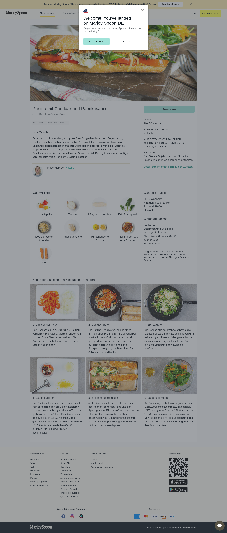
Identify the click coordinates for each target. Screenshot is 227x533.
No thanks (124, 41)
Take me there (96, 41)
